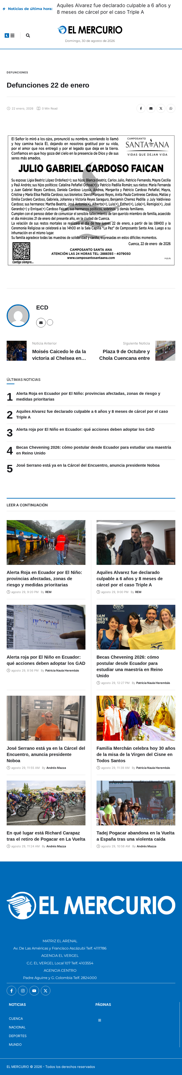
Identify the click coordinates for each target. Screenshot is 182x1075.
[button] (7, 35)
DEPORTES (18, 1036)
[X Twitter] (160, 108)
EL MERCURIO (18, 1067)
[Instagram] (23, 990)
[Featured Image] (46, 542)
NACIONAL (17, 1027)
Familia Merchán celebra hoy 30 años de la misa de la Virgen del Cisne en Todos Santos (136, 754)
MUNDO (15, 1044)
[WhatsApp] (170, 108)
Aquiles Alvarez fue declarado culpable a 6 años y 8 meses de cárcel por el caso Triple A (130, 578)
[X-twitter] (45, 990)
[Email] (150, 108)
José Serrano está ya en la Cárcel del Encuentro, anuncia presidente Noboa (88, 465)
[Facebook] (140, 108)
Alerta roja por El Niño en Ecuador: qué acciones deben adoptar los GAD (85, 429)
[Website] (50, 322)
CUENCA (16, 1018)
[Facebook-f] (11, 990)
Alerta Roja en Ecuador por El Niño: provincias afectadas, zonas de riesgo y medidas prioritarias (44, 578)
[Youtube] (34, 990)
